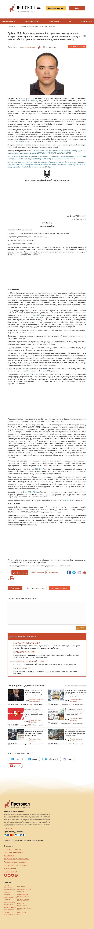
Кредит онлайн (10, 868)
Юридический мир (86, 21)
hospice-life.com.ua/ (22, 894)
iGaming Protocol (10, 871)
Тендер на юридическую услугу (16, 859)
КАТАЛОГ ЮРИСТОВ (22, 668)
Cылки (19, 914)
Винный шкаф (21, 886)
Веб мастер (7, 894)
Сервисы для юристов (32, 21)
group (34, 759)
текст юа (6, 912)
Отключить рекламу (77, 46)
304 (31, 374)
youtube (17, 765)
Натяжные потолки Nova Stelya (24, 908)
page (17, 759)
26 (44, 371)
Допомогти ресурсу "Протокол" (16, 865)
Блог (70, 21)
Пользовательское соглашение (16, 862)
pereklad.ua (20, 891)
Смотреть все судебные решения (75, 685)
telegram (52, 759)
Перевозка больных (23, 896)
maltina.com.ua (21, 912)
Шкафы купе (20, 903)
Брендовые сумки (22, 905)
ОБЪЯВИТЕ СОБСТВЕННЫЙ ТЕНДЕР (28, 661)
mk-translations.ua (9, 909)
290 (33, 315)
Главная (11, 26)
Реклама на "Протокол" (13, 849)
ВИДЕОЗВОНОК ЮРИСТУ (24, 652)
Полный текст (8, 828)
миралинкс (7, 892)
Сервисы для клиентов (8, 21)
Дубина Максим (30, 47)
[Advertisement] (47, 199)
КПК (37, 315)
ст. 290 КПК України (27, 100)
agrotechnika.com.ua (9, 902)
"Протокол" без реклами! (14, 852)
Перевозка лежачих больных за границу (23, 899)
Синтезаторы (7, 899)
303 (62, 326)
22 (15, 353)
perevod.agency (8, 904)
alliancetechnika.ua (9, 889)
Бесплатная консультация (26, 643)
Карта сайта (9, 856)
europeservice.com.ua (10, 907)
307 (29, 492)
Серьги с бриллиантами (8, 886)
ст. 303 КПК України (16, 141)
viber (70, 759)
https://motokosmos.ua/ (10, 897)
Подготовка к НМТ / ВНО (24, 889)
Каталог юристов (54, 21)
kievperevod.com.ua (9, 914)
